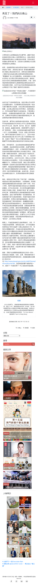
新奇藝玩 (6, 395)
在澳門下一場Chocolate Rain (13, 561)
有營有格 (11, 373)
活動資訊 (6, 433)
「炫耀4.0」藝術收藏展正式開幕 (16, 487)
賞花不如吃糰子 (13, 395)
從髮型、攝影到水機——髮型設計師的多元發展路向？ (13, 549)
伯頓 (8, 18)
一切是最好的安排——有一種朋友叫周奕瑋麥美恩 (25, 549)
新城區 (27, 328)
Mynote (19, 578)
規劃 (33, 328)
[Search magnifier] (33, 344)
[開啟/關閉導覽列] (33, 3)
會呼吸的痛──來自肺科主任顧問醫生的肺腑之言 (25, 512)
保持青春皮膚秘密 (10, 468)
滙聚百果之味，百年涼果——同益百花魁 (13, 536)
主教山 (19, 328)
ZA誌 (12, 576)
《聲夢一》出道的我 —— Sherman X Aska (25, 524)
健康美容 (6, 373)
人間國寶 (7, 398)
